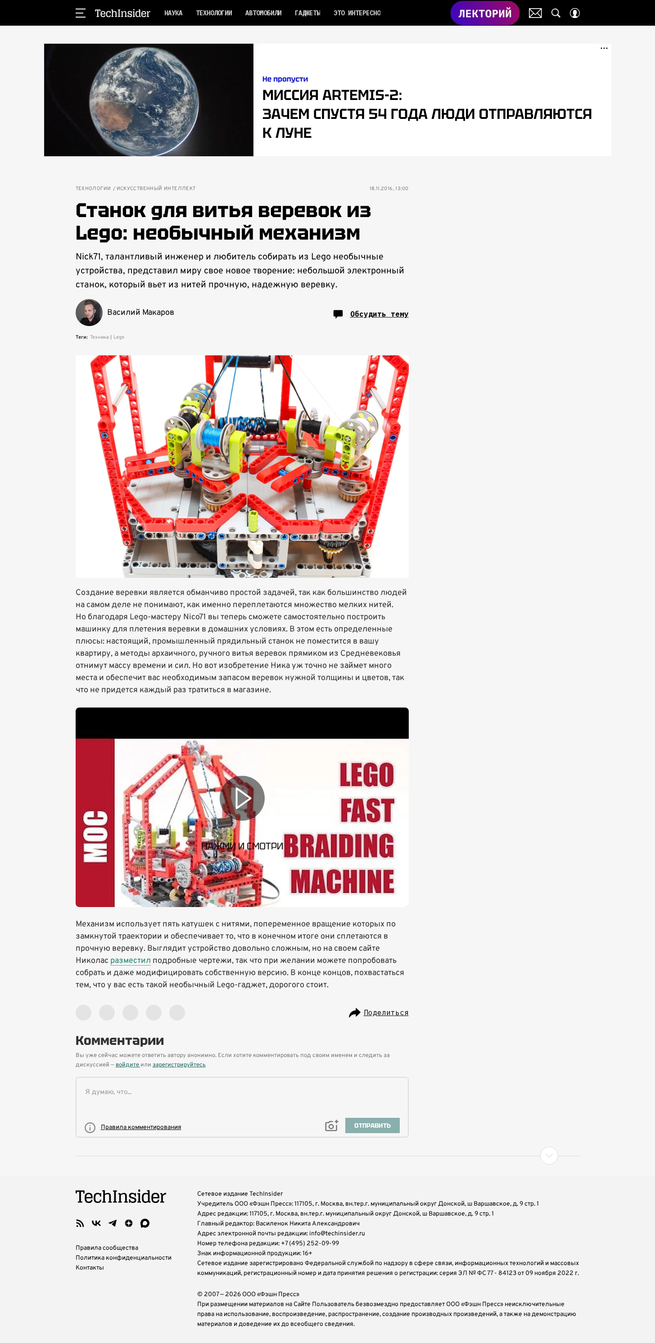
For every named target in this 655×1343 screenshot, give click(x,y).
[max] (144, 1223)
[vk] (96, 1223)
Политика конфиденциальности (124, 1258)
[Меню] (81, 13)
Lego (118, 337)
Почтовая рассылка (535, 13)
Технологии (93, 189)
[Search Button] (556, 13)
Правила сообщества (107, 1248)
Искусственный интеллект (156, 189)
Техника (99, 337)
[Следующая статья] (328, 1156)
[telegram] (112, 1223)
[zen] (128, 1223)
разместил (130, 961)
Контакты (90, 1268)
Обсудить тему (379, 313)
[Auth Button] (575, 13)
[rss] (80, 1223)
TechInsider (123, 13)
